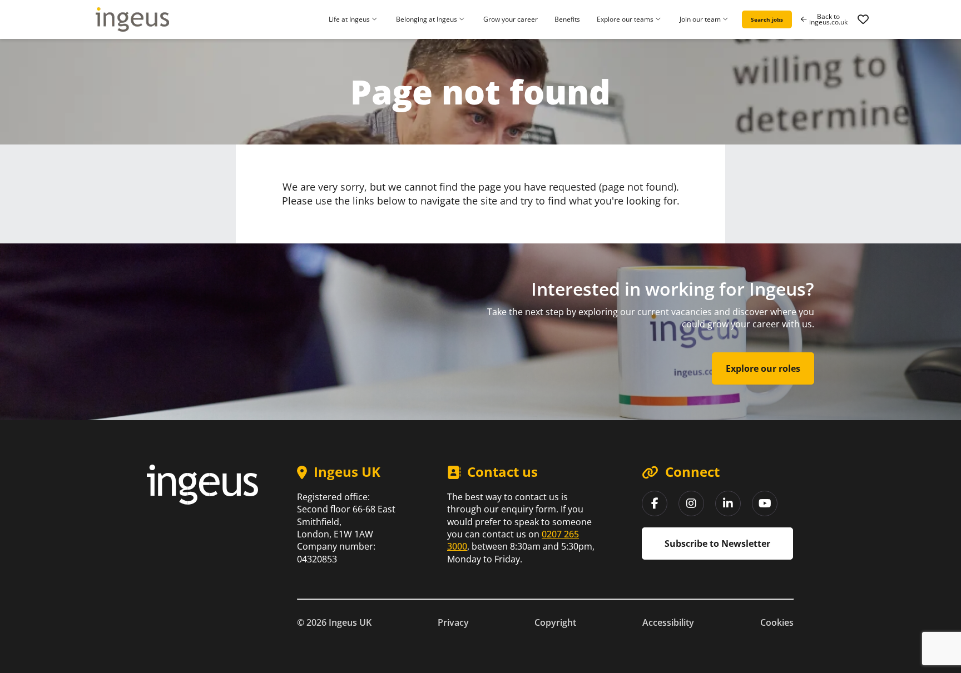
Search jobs (767, 19)
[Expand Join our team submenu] (727, 19)
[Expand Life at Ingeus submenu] (376, 19)
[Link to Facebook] (654, 503)
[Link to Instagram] (691, 503)
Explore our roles (763, 368)
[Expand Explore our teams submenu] (659, 19)
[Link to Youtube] (764, 503)
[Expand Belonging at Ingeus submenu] (463, 19)
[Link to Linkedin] (728, 503)
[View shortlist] (863, 19)
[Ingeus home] (132, 19)
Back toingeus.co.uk (828, 19)
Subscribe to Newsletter (717, 543)
